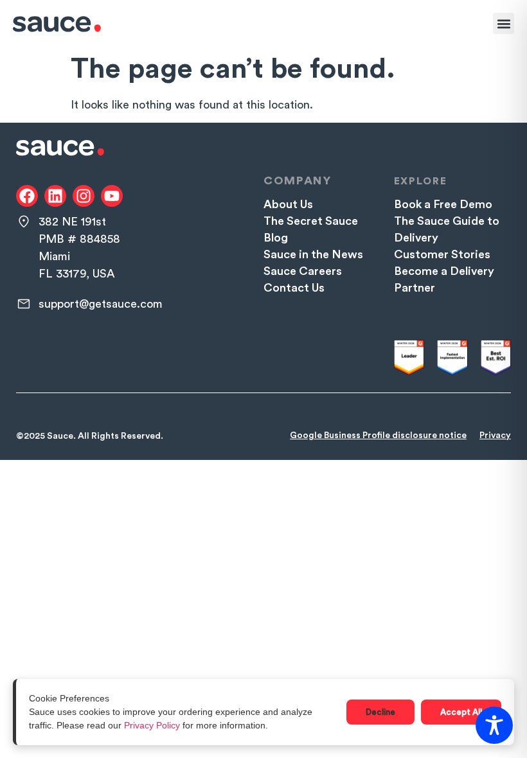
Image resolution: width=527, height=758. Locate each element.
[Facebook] (27, 196)
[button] (503, 23)
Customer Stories (442, 254)
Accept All (461, 712)
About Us (288, 204)
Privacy (495, 435)
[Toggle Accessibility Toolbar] (494, 725)
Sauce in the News (313, 254)
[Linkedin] (55, 196)
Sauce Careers (303, 271)
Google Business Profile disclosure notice (378, 435)
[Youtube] (112, 196)
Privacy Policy (152, 725)
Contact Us (294, 288)
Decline (380, 712)
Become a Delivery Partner (444, 279)
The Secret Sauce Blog (311, 229)
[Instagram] (83, 196)
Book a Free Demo (443, 204)
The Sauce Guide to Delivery (446, 229)
